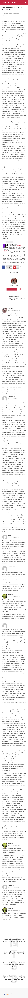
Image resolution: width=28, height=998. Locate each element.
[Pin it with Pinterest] (14, 267)
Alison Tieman (7, 12)
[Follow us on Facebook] (4, 994)
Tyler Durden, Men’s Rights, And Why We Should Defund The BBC (14, 953)
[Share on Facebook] (3, 267)
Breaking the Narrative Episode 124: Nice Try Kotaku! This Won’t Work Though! (14, 964)
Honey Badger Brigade (10, 2)
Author (4, 242)
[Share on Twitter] (7, 267)
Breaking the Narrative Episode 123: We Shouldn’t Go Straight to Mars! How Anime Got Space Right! (14, 978)
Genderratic (5, 13)
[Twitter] (5, 251)
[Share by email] (17, 267)
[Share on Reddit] (10, 267)
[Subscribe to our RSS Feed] (7, 994)
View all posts (12, 289)
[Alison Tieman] (5, 246)
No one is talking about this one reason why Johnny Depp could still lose (14, 941)
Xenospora (18, 245)
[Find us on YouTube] (8, 994)
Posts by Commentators (14, 13)
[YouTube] (6, 251)
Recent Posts (9, 242)
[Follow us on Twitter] (6, 994)
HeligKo (11, 308)
